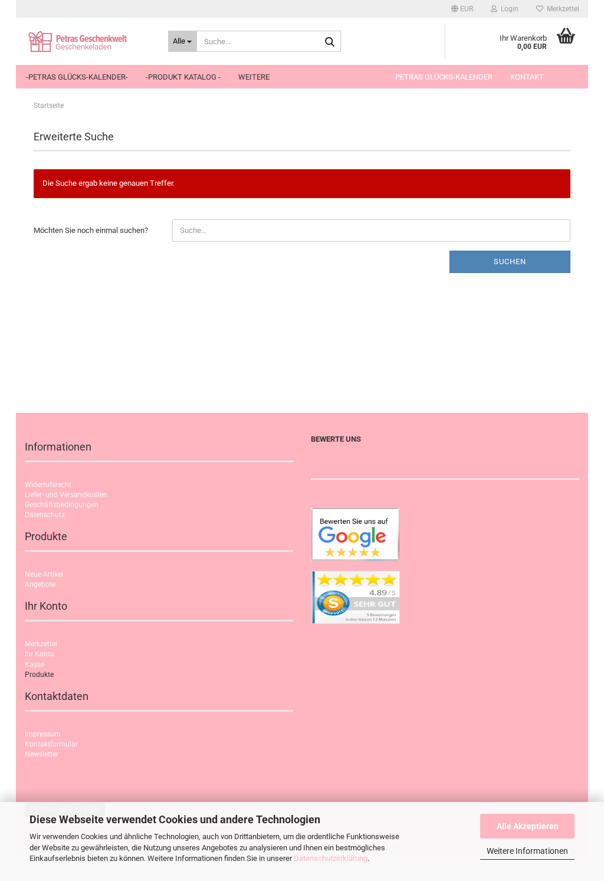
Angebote (40, 584)
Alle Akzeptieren (528, 826)
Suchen (510, 261)
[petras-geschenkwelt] (87, 41)
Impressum (43, 734)
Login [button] (507, 9)
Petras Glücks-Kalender (444, 77)
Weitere (254, 77)
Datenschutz (45, 515)
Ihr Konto (39, 654)
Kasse (34, 664)
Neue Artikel (44, 574)
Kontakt (527, 77)
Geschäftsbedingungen (62, 505)
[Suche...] (330, 41)
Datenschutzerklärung (330, 858)
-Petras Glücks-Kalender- (77, 77)
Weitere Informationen (527, 851)
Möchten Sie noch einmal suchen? (91, 230)
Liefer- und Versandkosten (66, 495)
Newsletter (41, 754)
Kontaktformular (51, 744)
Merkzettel (561, 9)
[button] (462, 9)
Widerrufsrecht (48, 485)
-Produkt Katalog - (183, 77)
